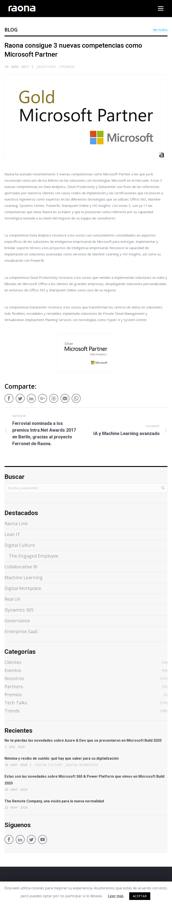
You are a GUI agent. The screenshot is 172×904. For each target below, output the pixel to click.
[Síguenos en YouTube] (42, 840)
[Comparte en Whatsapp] (76, 397)
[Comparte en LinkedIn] (31, 397)
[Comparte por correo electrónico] (64, 397)
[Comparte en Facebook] (8, 397)
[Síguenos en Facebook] (8, 840)
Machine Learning (23, 577)
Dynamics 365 (18, 610)
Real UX (12, 599)
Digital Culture (19, 545)
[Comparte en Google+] (42, 397)
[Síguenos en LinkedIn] (20, 840)
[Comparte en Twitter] (20, 397)
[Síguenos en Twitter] (31, 840)
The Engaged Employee (33, 556)
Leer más (116, 895)
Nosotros (46, 66)
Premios (66, 66)
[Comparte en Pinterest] (53, 397)
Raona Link (16, 523)
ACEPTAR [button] (140, 896)
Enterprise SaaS (21, 631)
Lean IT (12, 534)
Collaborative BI (21, 567)
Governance (17, 621)
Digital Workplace (22, 588)
